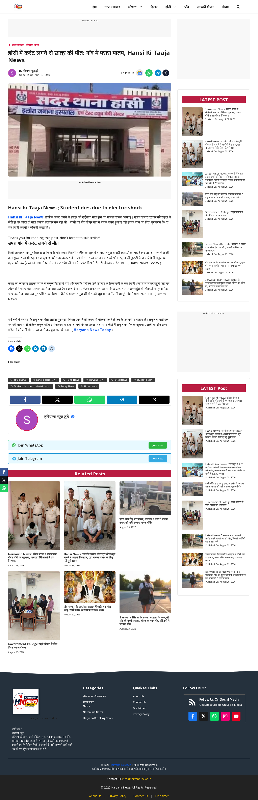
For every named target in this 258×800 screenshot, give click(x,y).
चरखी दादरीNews (88, 704)
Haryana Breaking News (98, 718)
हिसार (154, 7)
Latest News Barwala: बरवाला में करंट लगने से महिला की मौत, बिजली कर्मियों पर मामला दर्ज (225, 247)
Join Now (158, 445)
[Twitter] (4, 480)
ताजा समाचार (112, 7)
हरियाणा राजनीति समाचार (94, 696)
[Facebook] (4, 472)
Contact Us (139, 702)
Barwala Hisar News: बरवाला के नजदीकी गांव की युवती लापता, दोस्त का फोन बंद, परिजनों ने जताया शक (145, 620)
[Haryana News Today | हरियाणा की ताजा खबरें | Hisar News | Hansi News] (18, 7)
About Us (138, 696)
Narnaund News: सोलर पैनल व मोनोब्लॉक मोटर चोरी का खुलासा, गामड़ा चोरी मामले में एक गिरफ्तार (32, 557)
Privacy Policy (141, 714)
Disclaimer (139, 708)
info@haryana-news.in (136, 779)
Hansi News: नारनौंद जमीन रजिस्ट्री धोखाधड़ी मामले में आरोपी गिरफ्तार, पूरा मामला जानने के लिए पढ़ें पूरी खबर (89, 557)
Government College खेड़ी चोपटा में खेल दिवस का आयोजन (32, 645)
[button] (238, 7)
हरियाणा (132, 7)
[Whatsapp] (4, 488)
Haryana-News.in (120, 765)
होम (95, 7)
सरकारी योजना (205, 7)
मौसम (225, 7)
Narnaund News (93, 712)
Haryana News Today (92, 329)
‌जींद (186, 7)
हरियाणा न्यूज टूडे (30, 71)
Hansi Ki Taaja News (26, 217)
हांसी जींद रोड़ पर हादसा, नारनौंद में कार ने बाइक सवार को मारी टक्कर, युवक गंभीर (143, 520)
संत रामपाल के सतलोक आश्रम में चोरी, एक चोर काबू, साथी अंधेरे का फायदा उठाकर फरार (87, 608)
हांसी (168, 7)
